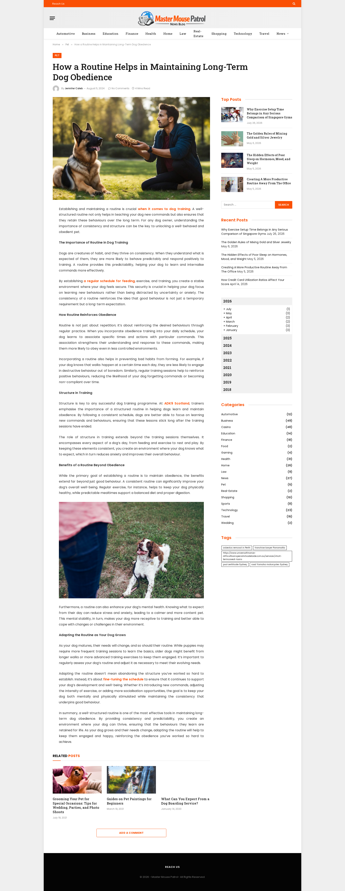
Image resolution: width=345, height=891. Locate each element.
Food (224, 446)
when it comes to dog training (164, 209)
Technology (243, 34)
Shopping (219, 34)
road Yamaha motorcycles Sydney (269, 564)
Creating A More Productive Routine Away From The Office (269, 181)
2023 (227, 352)
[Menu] (52, 18)
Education (110, 34)
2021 (227, 367)
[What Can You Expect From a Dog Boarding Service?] (185, 780)
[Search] (293, 3)
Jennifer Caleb (74, 88)
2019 (227, 382)
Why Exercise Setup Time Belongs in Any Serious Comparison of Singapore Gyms (269, 113)
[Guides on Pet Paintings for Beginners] (131, 780)
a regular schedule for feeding (109, 281)
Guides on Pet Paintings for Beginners (129, 801)
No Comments (120, 88)
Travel (264, 34)
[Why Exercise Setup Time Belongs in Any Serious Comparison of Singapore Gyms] (232, 114)
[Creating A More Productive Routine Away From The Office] (232, 184)
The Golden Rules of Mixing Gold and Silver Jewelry (267, 135)
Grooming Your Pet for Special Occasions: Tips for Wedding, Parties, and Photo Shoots (76, 805)
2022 (227, 360)
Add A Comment (131, 833)
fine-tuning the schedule (123, 679)
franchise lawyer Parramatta (270, 547)
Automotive (65, 34)
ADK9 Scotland (176, 403)
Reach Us (58, 4)
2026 (227, 301)
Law (182, 34)
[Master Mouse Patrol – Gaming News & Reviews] (172, 18)
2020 (227, 374)
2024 (227, 345)
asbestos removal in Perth (236, 547)
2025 (227, 338)
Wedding (227, 523)
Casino (226, 427)
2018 (227, 389)
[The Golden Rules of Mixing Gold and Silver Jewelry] (232, 138)
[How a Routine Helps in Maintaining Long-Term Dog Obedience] (131, 148)
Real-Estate (198, 33)
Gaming (226, 453)
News (281, 34)
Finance (132, 34)
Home (167, 34)
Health (150, 34)
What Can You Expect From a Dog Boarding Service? (185, 801)
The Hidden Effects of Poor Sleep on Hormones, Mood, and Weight (268, 159)
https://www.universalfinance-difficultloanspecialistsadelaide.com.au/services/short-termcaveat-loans (252, 556)
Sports (225, 504)
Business (88, 34)
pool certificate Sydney (235, 564)
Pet (57, 55)
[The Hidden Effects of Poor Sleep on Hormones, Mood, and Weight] (232, 160)
